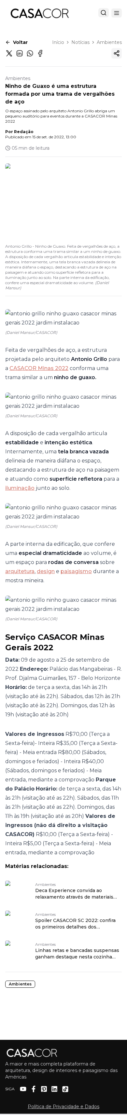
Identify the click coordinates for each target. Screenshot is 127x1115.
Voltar (20, 42)
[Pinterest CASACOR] (44, 1089)
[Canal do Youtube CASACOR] (23, 1089)
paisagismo (76, 571)
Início (58, 42)
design (46, 571)
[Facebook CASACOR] (33, 1089)
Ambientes (109, 42)
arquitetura (20, 571)
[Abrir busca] (103, 12)
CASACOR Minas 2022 (38, 368)
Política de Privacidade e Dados (63, 1106)
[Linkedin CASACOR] (54, 1089)
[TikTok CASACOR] (65, 1089)
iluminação (20, 488)
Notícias (80, 42)
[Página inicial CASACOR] (39, 13)
